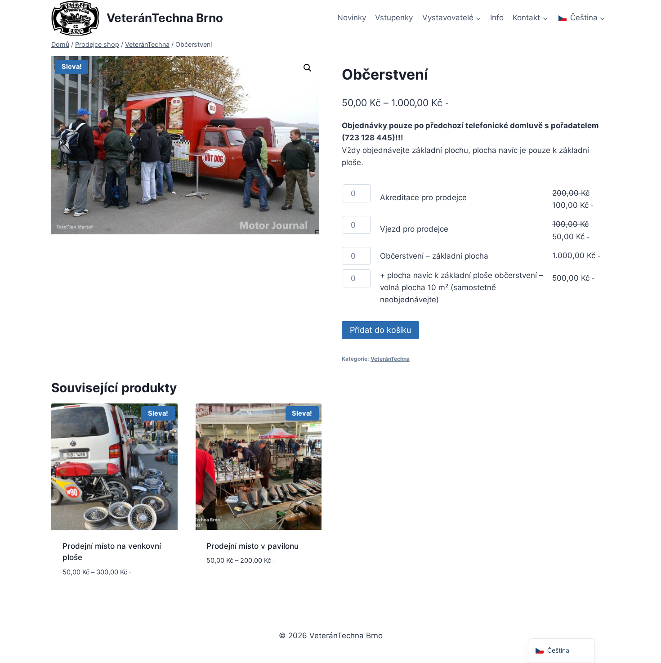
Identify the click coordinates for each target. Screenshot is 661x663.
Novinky (351, 17)
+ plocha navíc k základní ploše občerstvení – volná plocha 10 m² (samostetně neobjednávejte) (461, 287)
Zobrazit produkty (242, 587)
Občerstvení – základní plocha (434, 255)
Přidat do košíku (380, 330)
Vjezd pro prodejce (414, 228)
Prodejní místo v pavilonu (252, 546)
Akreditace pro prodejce (423, 197)
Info (497, 17)
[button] (307, 68)
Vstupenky (394, 17)
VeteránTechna (390, 358)
